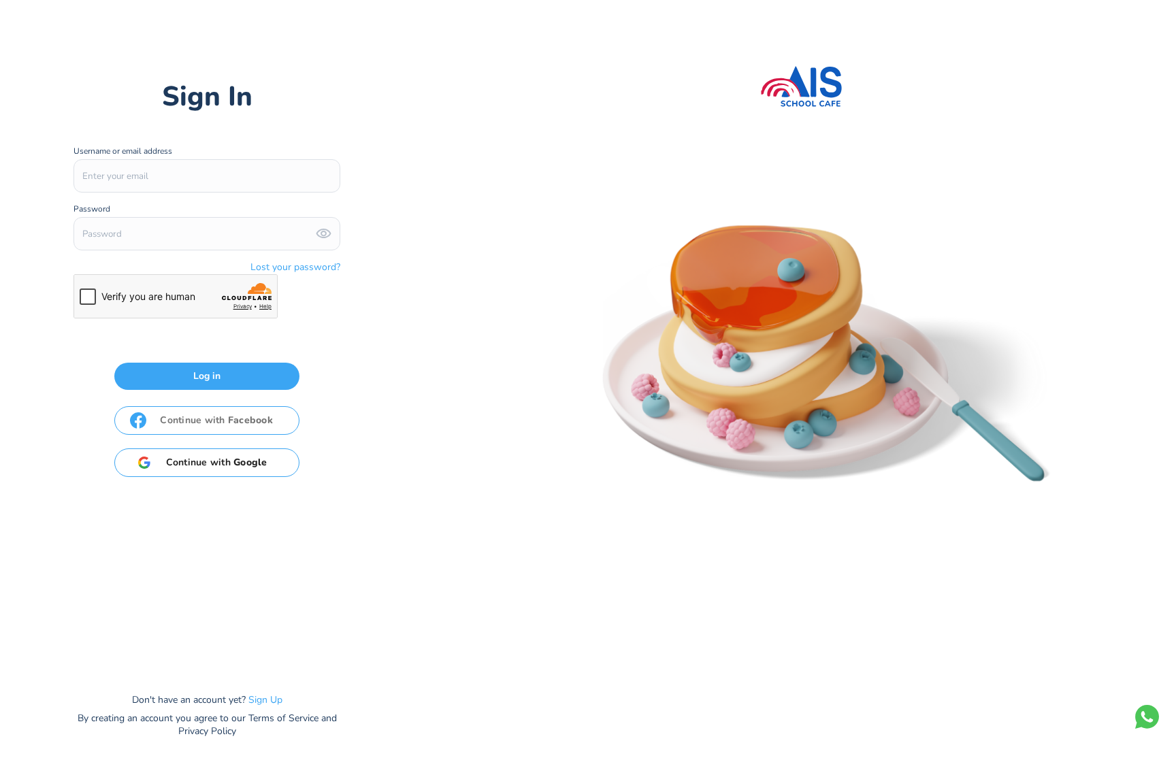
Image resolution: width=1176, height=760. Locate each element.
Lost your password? (295, 267)
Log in (206, 375)
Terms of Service (283, 718)
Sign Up (265, 699)
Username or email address (124, 151)
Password (93, 208)
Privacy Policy (207, 731)
